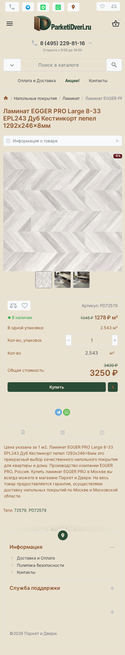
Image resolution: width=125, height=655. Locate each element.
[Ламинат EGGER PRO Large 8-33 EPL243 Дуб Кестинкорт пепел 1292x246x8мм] (62, 211)
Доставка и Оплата (36, 557)
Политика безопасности (40, 565)
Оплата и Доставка (37, 80)
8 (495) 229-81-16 (62, 43)
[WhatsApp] (66, 412)
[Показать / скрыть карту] (63, 535)
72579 (20, 510)
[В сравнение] (13, 305)
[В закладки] (25, 305)
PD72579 (38, 510)
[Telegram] (58, 412)
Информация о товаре (35, 140)
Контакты (98, 80)
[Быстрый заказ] (113, 387)
